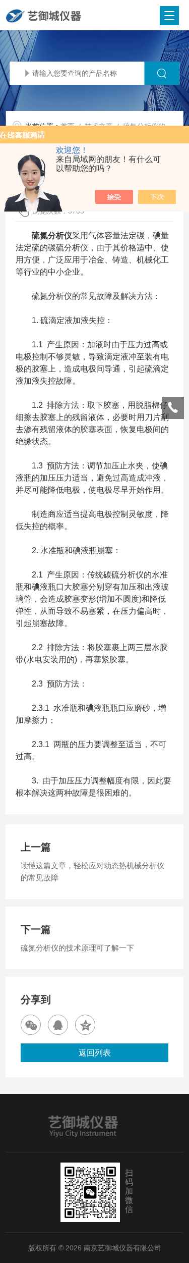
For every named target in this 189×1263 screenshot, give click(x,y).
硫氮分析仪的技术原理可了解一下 (77, 947)
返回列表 (95, 1052)
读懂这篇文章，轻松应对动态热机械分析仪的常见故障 (92, 871)
